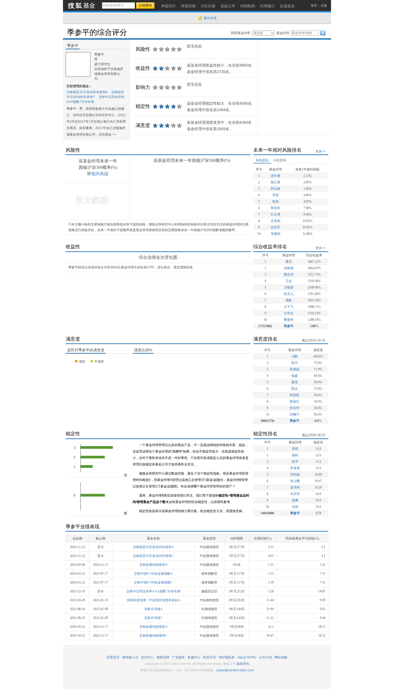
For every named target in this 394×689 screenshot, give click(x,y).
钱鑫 (294, 376)
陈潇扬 (294, 369)
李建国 (275, 234)
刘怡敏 (295, 474)
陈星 (275, 201)
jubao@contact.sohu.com (235, 670)
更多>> (320, 151)
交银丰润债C (153, 618)
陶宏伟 (288, 274)
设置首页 (113, 657)
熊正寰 (275, 182)
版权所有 (243, 664)
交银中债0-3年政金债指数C (153, 582)
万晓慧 (288, 287)
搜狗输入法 (130, 657)
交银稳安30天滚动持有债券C (153, 556)
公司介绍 (265, 657)
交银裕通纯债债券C (153, 635)
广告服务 (178, 657)
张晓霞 (288, 268)
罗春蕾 (295, 468)
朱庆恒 (295, 494)
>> (113, 134)
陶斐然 (288, 320)
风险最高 (279, 160)
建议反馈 (210, 18)
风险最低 (262, 160)
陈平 (294, 363)
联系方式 (209, 657)
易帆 (288, 300)
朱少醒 (295, 481)
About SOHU (246, 657)
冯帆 (294, 356)
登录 (314, 6)
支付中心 (147, 657)
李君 (275, 195)
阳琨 (295, 449)
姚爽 (295, 500)
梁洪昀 (295, 487)
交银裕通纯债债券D (153, 565)
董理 (294, 382)
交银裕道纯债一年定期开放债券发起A (153, 600)
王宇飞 (288, 307)
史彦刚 (275, 221)
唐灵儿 (288, 294)
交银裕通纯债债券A (153, 627)
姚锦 (295, 455)
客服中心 (194, 657)
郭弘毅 (275, 189)
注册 (324, 6)
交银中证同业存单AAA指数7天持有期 (153, 591)
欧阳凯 (294, 395)
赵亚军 (275, 227)
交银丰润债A (153, 609)
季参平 (288, 326)
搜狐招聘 (163, 657)
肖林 (295, 507)
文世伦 (288, 313)
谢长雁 (275, 176)
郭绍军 (275, 208)
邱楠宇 (294, 414)
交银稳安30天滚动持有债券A (87, 92)
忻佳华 (294, 408)
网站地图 (280, 657)
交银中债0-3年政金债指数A (153, 573)
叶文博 (275, 214)
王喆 (288, 281)
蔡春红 (294, 401)
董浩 (288, 262)
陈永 (294, 389)
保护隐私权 (227, 657)
